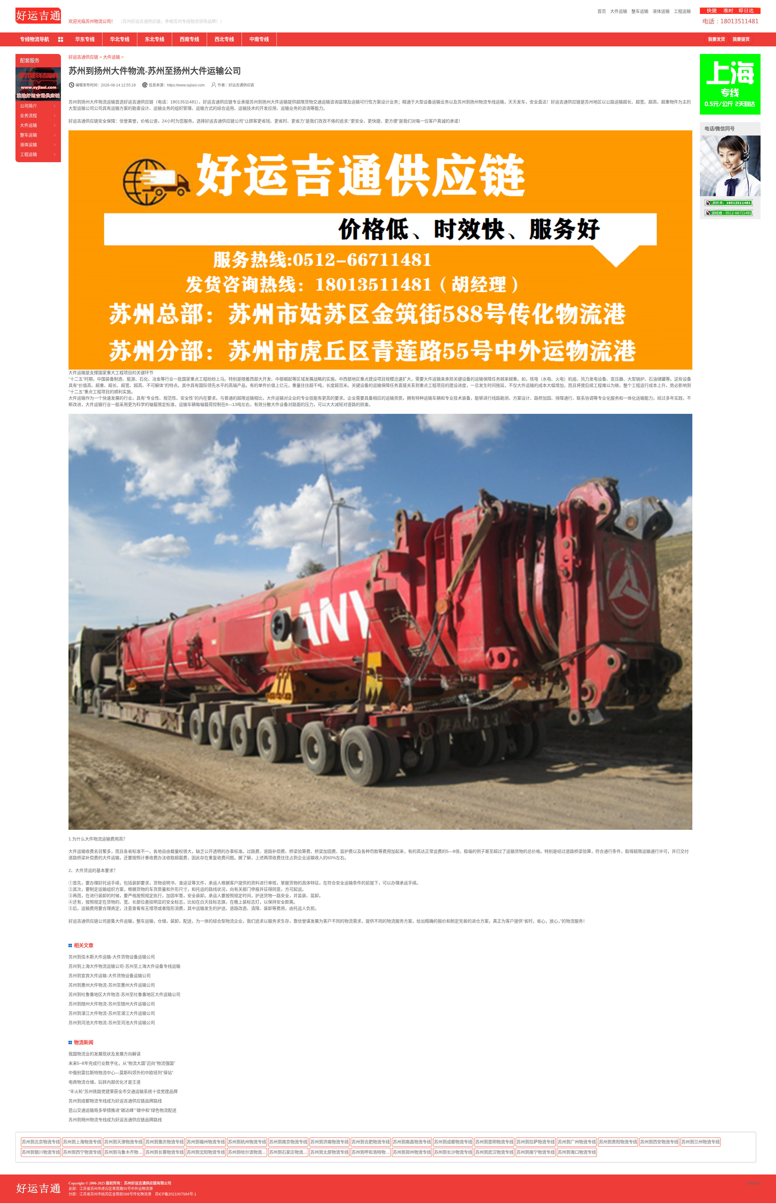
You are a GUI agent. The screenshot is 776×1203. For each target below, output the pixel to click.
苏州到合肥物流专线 (371, 1141)
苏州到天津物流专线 (123, 1141)
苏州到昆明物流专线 (494, 1141)
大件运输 (618, 11)
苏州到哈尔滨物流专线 (247, 1152)
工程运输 (682, 11)
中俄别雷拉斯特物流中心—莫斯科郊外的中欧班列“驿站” (121, 1072)
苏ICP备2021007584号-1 (175, 1194)
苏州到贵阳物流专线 (618, 1141)
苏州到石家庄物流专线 (289, 1152)
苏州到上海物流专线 (82, 1141)
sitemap (754, 1183)
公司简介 (28, 105)
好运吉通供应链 (83, 57)
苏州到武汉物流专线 (494, 1152)
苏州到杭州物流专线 (247, 1141)
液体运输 (661, 11)
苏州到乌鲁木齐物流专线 (124, 1152)
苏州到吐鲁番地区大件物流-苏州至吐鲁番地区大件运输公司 (124, 994)
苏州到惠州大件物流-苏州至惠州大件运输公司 (112, 985)
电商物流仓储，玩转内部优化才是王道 (105, 1082)
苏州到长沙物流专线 (453, 1152)
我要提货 (741, 39)
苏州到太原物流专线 (329, 1152)
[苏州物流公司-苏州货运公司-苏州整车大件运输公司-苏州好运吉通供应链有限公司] (38, 16)
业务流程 (28, 115)
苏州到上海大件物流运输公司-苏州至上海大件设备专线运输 (124, 966)
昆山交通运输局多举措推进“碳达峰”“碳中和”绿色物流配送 (122, 1110)
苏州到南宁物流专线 (536, 1152)
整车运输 (639, 11)
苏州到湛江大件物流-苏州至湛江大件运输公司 (112, 1013)
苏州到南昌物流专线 (412, 1141)
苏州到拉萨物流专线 (536, 1141)
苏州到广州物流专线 (577, 1141)
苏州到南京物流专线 (288, 1141)
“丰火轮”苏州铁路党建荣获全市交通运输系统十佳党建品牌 (123, 1091)
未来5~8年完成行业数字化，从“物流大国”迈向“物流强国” (122, 1063)
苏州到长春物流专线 (165, 1152)
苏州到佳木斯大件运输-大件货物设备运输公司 (112, 956)
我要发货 (716, 39)
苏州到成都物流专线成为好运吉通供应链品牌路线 (115, 1100)
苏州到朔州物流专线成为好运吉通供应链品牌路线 (115, 1119)
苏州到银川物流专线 (41, 1152)
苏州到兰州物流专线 (700, 1141)
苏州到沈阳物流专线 (206, 1152)
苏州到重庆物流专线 (165, 1141)
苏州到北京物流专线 (41, 1141)
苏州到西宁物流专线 (82, 1152)
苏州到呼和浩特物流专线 (371, 1152)
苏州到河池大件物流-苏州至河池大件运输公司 (112, 1022)
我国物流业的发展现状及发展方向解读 (105, 1053)
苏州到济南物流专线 (329, 1141)
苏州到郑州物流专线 (412, 1152)
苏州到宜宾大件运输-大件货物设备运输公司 (110, 975)
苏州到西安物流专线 (659, 1141)
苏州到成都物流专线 (453, 1141)
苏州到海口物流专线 (577, 1152)
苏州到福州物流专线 (206, 1141)
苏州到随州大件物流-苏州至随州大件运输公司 (112, 1003)
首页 (601, 11)
